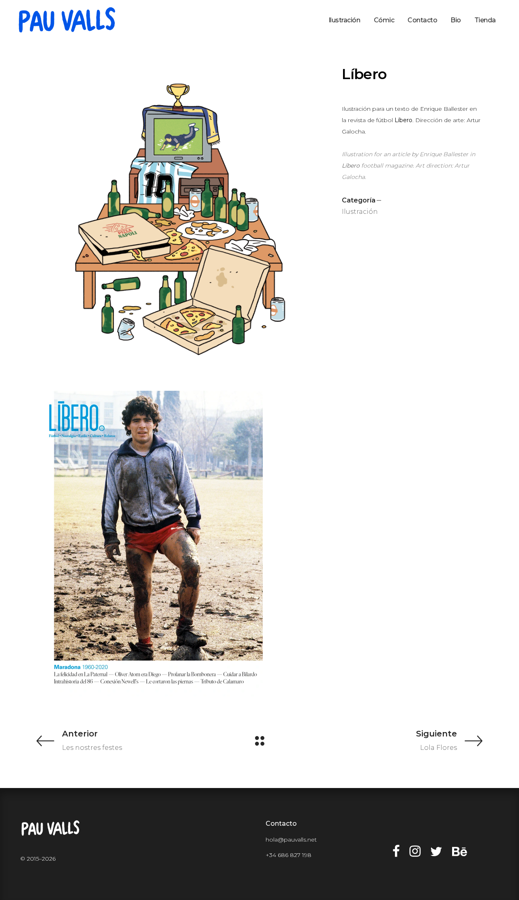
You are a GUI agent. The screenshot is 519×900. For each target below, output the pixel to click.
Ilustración (360, 211)
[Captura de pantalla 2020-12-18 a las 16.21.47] (183, 218)
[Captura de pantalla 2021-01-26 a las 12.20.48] (183, 543)
